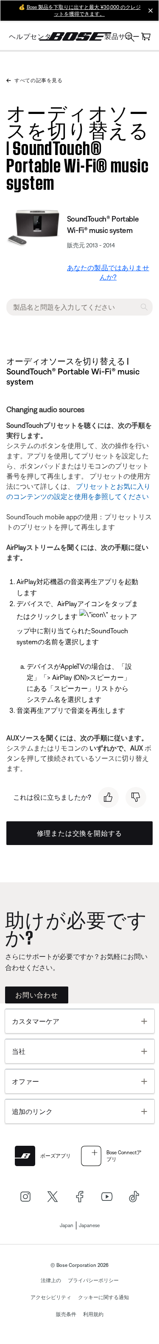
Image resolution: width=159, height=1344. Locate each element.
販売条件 (66, 1314)
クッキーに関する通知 (103, 1297)
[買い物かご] (146, 37)
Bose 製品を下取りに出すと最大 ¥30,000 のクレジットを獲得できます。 (84, 10)
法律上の (51, 1280)
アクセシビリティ (51, 1297)
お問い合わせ (36, 995)
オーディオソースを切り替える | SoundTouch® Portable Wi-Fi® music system (77, 146)
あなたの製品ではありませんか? (108, 272)
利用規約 (93, 1314)
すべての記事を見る (38, 80)
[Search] (130, 37)
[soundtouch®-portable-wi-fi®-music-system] (35, 227)
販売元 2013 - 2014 (91, 245)
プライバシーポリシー (93, 1280)
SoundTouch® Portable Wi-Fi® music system (103, 224)
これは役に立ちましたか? (52, 797)
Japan (66, 1225)
